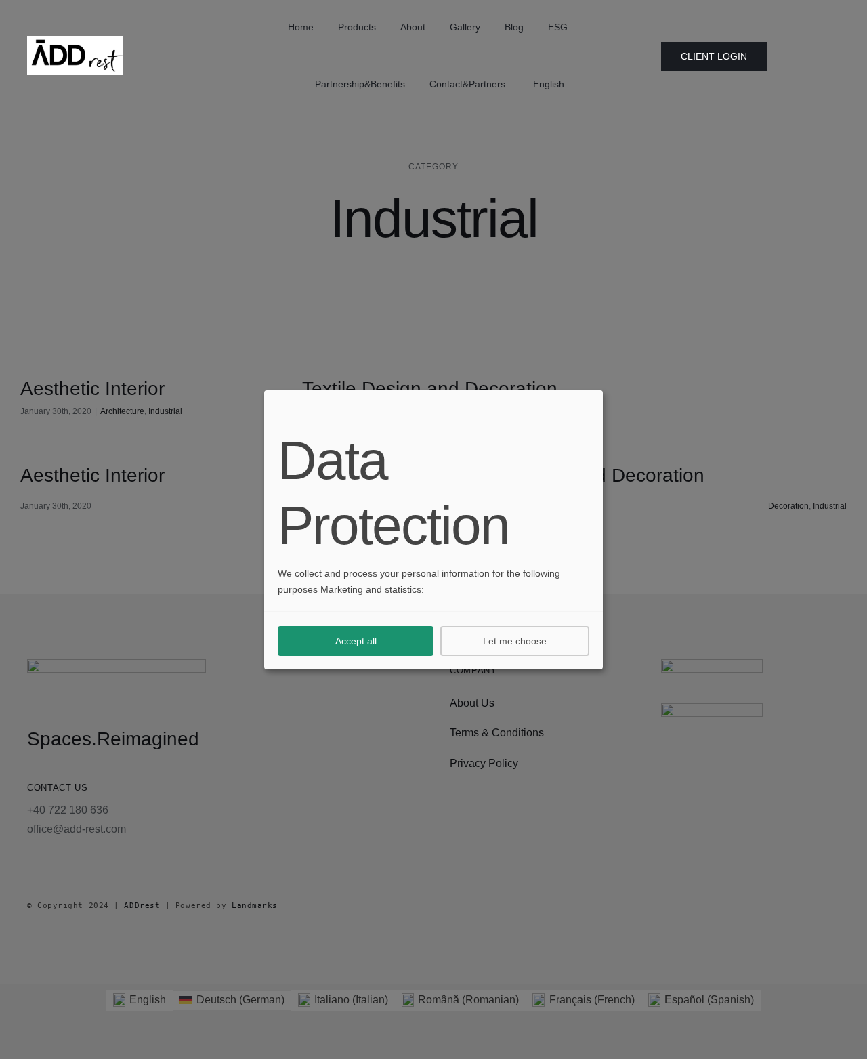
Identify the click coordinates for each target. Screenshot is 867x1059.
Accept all (356, 641)
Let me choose (515, 641)
